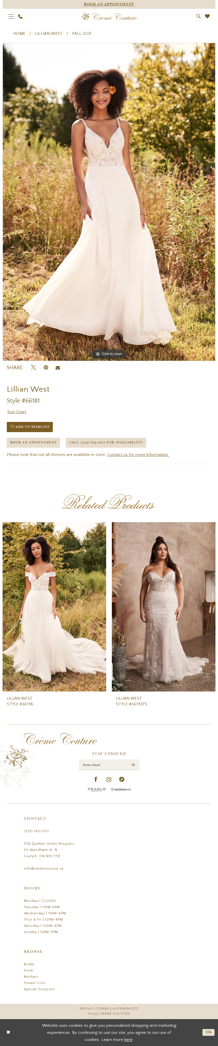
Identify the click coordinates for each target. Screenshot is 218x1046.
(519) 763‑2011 (36, 831)
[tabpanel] (109, 202)
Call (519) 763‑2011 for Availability (106, 442)
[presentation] (54, 606)
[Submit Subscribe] (133, 765)
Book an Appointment (33, 442)
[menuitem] (11, 16)
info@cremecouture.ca (44, 868)
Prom (28, 970)
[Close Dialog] (8, 1033)
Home (19, 33)
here (128, 1039)
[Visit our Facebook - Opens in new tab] (96, 779)
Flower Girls (35, 983)
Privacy (86, 1008)
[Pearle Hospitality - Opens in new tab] (96, 789)
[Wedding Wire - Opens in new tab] (121, 789)
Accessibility (125, 1008)
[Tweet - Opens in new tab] (33, 367)
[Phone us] (20, 16)
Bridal (29, 964)
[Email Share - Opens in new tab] (57, 368)
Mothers (31, 977)
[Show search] (198, 16)
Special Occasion (39, 989)
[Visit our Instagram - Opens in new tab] (109, 779)
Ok (209, 1032)
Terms (103, 1008)
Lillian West (48, 33)
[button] (11, 16)
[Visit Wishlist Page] (207, 16)
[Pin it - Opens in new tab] (45, 368)
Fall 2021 (81, 33)
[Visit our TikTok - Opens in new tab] (122, 779)
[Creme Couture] (109, 16)
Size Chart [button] (16, 411)
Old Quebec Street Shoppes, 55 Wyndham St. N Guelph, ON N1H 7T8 (49, 850)
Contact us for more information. (138, 454)
